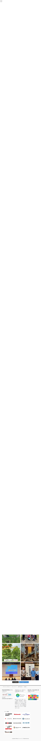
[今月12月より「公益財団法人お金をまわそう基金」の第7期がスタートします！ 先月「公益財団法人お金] (11, 653)
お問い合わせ (20, 686)
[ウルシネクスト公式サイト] (7, 694)
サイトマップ (14, 686)
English (25, 686)
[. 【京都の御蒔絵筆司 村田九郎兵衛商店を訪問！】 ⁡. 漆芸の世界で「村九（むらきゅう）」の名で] (30, 671)
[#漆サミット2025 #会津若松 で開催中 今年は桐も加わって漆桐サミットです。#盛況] (11, 671)
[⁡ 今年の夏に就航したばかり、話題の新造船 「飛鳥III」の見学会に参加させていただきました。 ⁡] (30, 653)
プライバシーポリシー (6, 686)
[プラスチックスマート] (20, 695)
